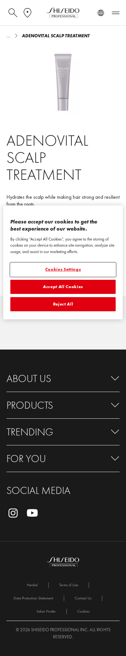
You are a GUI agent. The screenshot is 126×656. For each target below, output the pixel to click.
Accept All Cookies (63, 286)
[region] (63, 262)
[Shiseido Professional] (63, 13)
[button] (63, 378)
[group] (63, 81)
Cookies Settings (63, 269)
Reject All (63, 304)
